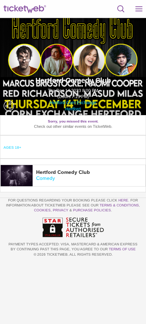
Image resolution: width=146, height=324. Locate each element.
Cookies (42, 210)
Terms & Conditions (119, 205)
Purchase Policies (92, 210)
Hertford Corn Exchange (73, 102)
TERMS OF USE (122, 249)
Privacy (60, 210)
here (123, 200)
